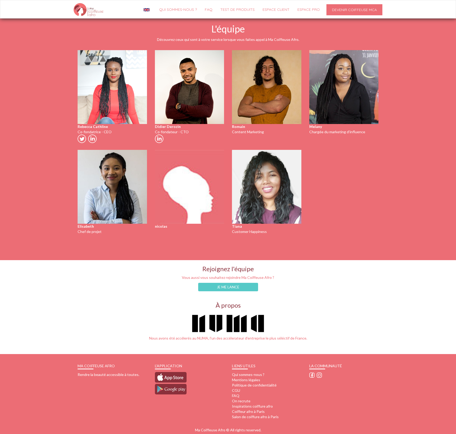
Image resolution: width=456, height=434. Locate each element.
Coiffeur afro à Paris (248, 411)
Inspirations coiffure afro (252, 406)
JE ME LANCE (228, 287)
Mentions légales (246, 380)
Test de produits (237, 9)
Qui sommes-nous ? (248, 374)
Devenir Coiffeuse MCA (354, 9)
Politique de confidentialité (254, 385)
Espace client (276, 9)
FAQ (208, 9)
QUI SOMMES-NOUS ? (178, 9)
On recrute (241, 401)
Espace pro (308, 9)
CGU (236, 390)
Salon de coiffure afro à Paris (255, 416)
